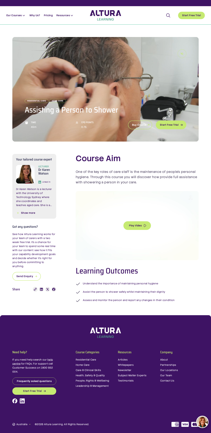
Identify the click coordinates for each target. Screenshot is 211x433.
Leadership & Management (92, 386)
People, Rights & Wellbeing (92, 380)
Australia (21, 424)
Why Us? (34, 15)
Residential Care (86, 359)
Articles (123, 359)
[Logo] (105, 333)
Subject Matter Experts (132, 375)
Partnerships (168, 365)
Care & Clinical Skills (88, 370)
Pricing (48, 15)
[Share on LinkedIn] (41, 289)
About (164, 359)
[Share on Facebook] (54, 289)
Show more (28, 212)
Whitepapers (126, 365)
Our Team (166, 375)
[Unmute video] (182, 53)
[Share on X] (47, 289)
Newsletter (124, 370)
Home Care (82, 365)
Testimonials (126, 380)
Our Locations (169, 370)
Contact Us (167, 380)
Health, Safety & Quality (90, 375)
